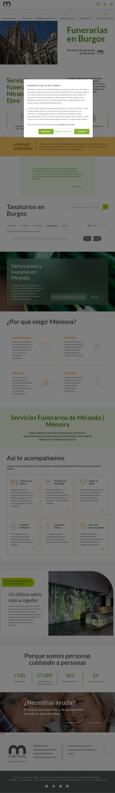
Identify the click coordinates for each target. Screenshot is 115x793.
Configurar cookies (62, 131)
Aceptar (82, 131)
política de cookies (67, 125)
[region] (58, 108)
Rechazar (46, 131)
